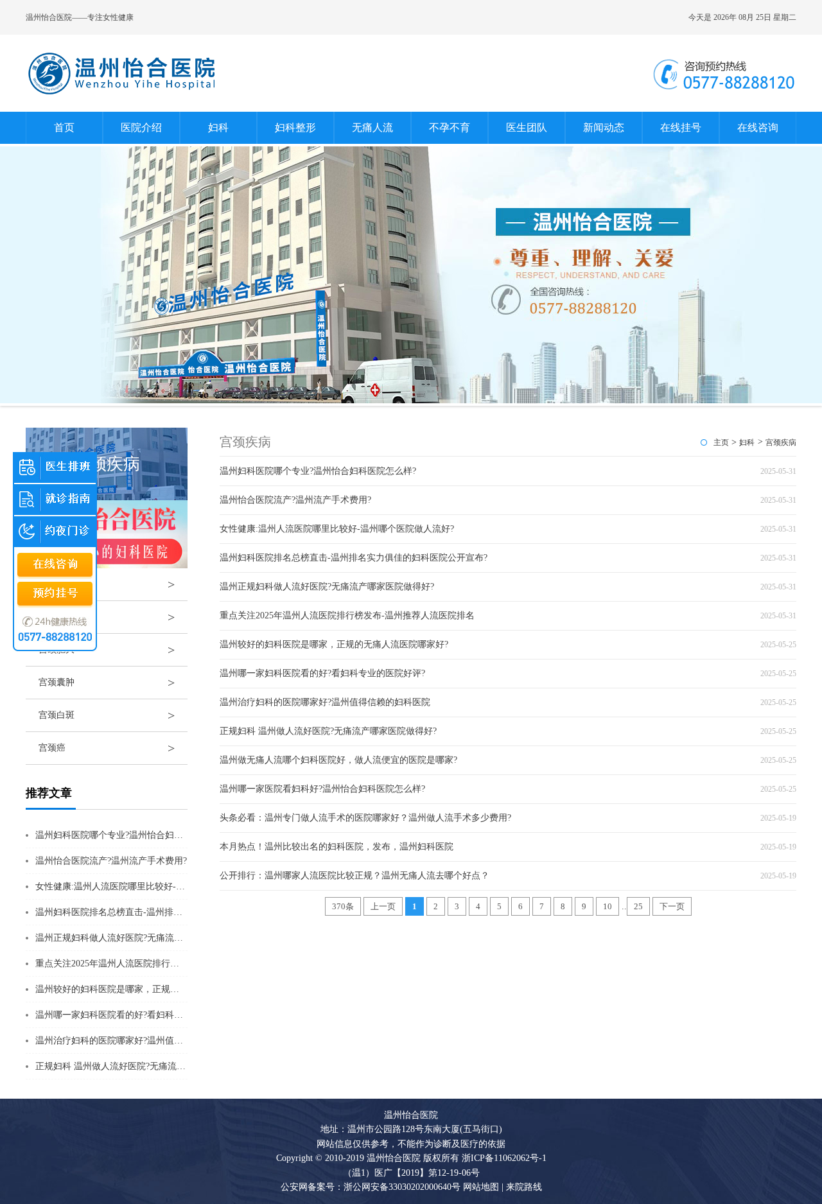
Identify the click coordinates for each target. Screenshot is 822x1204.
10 (607, 906)
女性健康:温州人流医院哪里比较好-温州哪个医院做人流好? (152, 886)
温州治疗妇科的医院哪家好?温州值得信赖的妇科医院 (140, 1040)
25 (638, 906)
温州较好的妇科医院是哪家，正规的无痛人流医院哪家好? (149, 989)
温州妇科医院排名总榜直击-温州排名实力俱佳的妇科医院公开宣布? (169, 912)
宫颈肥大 (107, 650)
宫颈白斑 (107, 715)
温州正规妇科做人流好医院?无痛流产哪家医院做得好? (142, 938)
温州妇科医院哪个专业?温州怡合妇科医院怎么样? (133, 835)
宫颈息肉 (107, 617)
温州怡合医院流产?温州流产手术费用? (111, 861)
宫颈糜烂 (107, 584)
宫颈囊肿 (107, 683)
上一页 (383, 906)
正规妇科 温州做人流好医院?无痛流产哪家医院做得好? (143, 1066)
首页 (64, 127)
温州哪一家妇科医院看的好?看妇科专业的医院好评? (138, 1015)
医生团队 (526, 127)
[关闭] (90, 452)
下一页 (672, 906)
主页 (721, 442)
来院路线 (522, 1187)
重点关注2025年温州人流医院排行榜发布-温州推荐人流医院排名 (162, 963)
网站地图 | (483, 1187)
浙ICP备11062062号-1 (504, 1158)
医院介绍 (141, 127)
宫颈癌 (107, 748)
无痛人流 (372, 127)
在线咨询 (757, 127)
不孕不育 (449, 127)
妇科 (218, 127)
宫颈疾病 (780, 442)
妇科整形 (295, 127)
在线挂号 (680, 127)
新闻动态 (603, 127)
